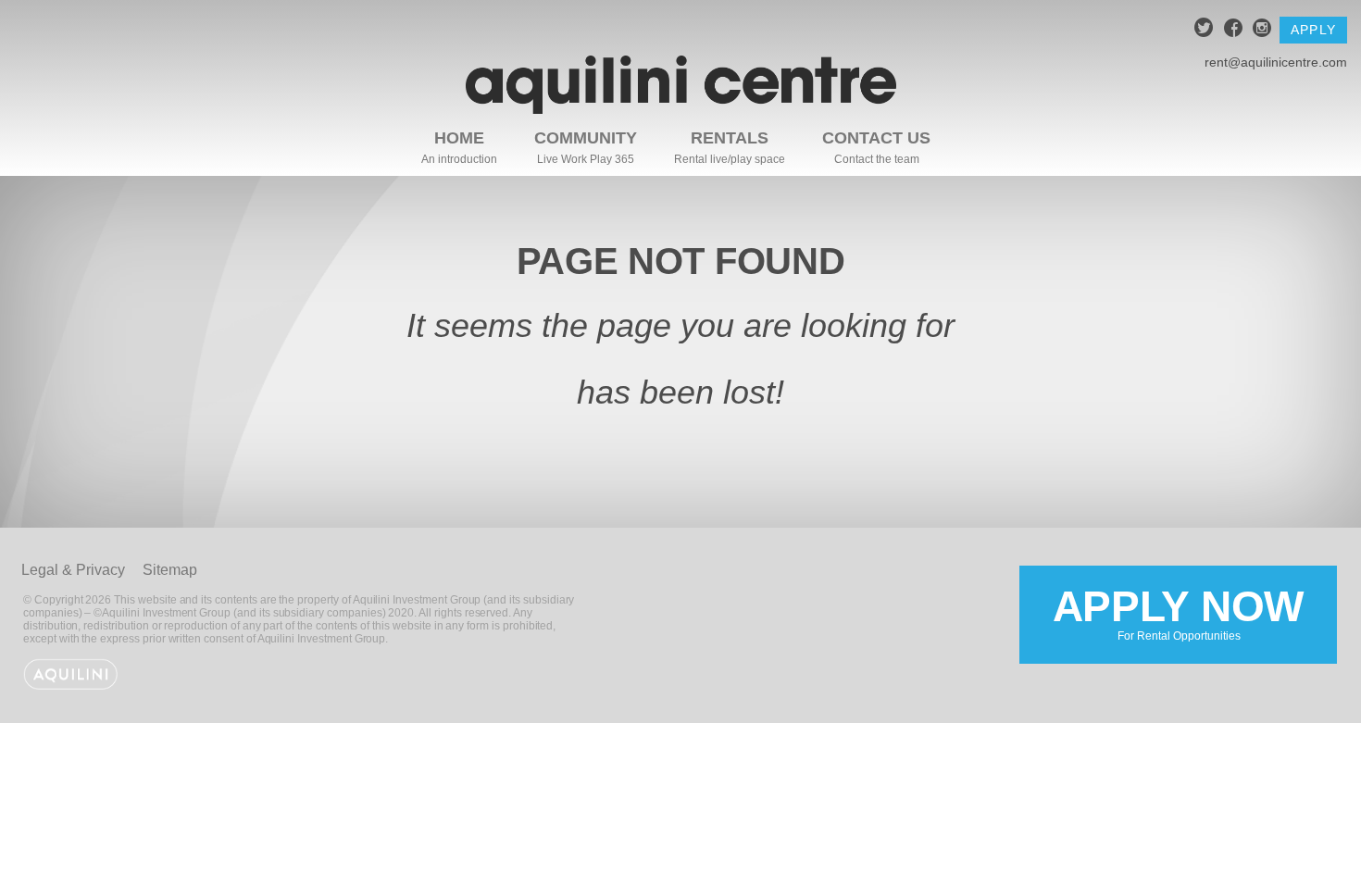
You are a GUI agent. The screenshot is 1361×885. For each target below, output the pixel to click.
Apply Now (1178, 612)
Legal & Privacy (73, 570)
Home (459, 138)
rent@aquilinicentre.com (1276, 62)
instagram (1262, 30)
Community (585, 138)
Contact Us (876, 138)
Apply (1313, 29)
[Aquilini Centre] (681, 109)
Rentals (729, 138)
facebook (1233, 30)
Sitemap (170, 570)
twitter (1204, 30)
